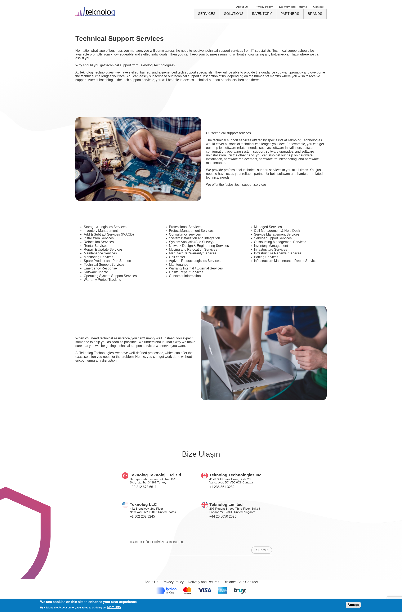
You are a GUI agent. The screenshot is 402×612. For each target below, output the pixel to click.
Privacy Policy (264, 6)
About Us (242, 6)
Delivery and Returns (293, 6)
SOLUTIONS (234, 13)
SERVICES (206, 13)
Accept (353, 605)
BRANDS (315, 13)
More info (114, 607)
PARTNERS (290, 13)
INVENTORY (262, 13)
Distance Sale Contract (240, 582)
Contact (318, 6)
